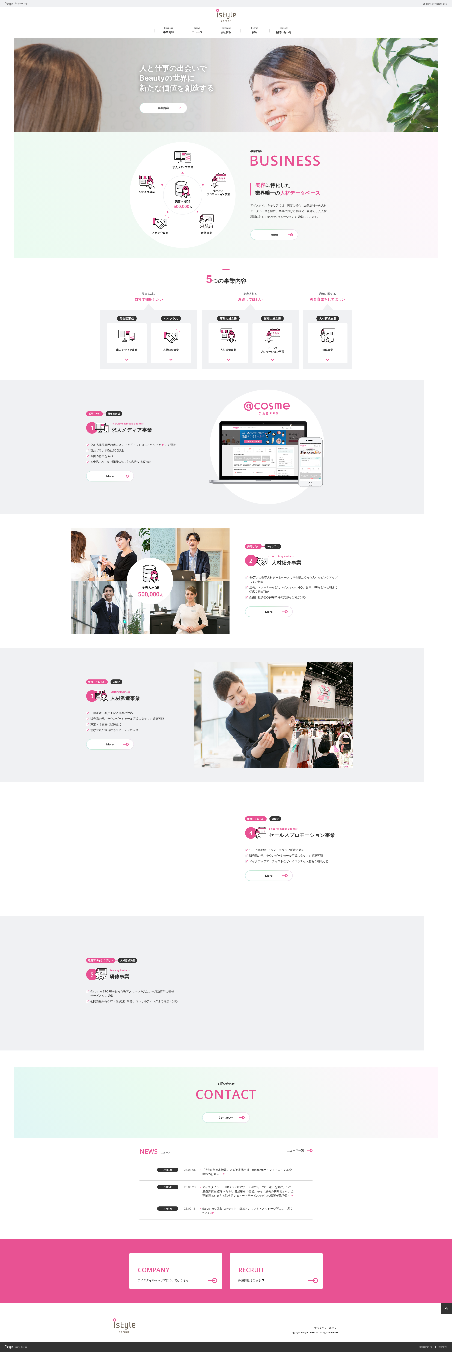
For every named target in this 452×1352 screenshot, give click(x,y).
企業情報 (442, 1346)
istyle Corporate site (436, 3)
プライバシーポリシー (326, 1327)
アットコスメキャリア (147, 445)
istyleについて (425, 1346)
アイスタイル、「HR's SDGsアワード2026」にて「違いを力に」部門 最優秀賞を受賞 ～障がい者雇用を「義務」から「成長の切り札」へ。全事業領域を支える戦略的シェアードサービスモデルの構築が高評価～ (248, 1191)
